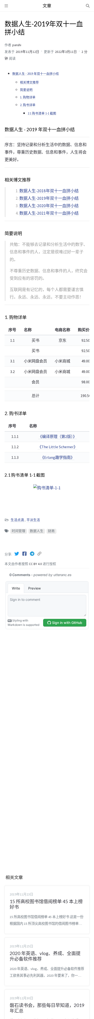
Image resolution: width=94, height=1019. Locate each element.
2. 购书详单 (27, 105)
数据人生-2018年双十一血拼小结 (49, 190)
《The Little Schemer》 (57, 446)
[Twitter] (17, 554)
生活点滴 (17, 520)
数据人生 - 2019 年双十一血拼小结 (35, 73)
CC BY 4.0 (36, 564)
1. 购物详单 (27, 97)
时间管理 (18, 531)
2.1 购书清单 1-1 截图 (42, 113)
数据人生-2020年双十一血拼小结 (49, 205)
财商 (51, 531)
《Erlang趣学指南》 (57, 457)
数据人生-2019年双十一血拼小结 (49, 198)
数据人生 (36, 531)
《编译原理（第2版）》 (57, 436)
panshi (16, 45)
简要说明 (26, 90)
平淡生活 (33, 520)
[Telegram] (32, 554)
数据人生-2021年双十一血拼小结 (49, 213)
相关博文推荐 (29, 82)
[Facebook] (24, 554)
